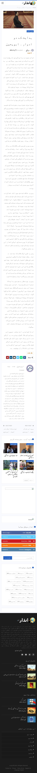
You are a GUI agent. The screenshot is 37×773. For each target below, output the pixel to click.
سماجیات (16, 585)
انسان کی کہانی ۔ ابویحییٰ (20, 665)
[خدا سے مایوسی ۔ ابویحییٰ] (10, 448)
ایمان (30, 577)
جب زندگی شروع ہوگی (20, 683)
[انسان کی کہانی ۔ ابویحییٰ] (31, 668)
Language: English (18, 770)
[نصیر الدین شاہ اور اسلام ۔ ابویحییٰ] (27, 448)
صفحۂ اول (30, 734)
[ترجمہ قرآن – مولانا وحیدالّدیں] (31, 719)
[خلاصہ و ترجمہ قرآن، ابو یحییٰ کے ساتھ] (31, 710)
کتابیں (12, 601)
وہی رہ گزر (23, 699)
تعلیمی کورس (20, 577)
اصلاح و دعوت (30, 31)
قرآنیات (22, 593)
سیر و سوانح (28, 589)
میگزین (29, 601)
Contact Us (8, 768)
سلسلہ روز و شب (28, 585)
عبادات (19, 589)
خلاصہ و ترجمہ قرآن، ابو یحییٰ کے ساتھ (17, 708)
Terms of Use (21, 768)
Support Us (28, 768)
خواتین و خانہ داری (14, 581)
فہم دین (9, 589)
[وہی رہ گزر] (31, 702)
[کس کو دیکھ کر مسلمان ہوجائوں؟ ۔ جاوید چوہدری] (10, 465)
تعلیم (31, 756)
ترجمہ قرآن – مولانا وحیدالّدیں (18, 717)
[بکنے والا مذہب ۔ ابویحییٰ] (27, 465)
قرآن (31, 593)
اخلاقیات (29, 573)
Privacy (14, 768)
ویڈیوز (21, 601)
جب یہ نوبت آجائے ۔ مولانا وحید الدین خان (15, 674)
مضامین (30, 597)
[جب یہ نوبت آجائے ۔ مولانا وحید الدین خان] (31, 676)
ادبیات (21, 573)
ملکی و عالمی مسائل (18, 597)
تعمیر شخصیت (28, 581)
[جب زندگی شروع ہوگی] (31, 685)
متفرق (13, 593)
